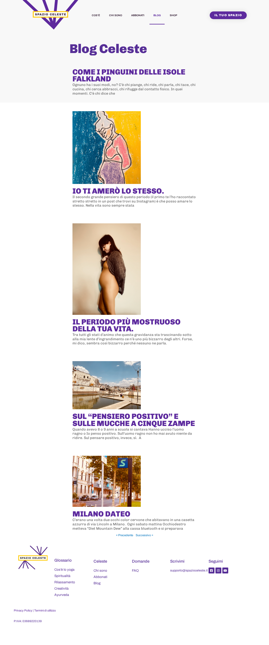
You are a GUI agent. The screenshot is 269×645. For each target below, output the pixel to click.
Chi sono (115, 15)
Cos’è (96, 15)
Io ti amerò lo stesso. (118, 191)
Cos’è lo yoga (64, 569)
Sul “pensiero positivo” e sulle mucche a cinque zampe (133, 420)
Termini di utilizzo (45, 610)
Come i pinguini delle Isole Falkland (128, 75)
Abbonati (137, 15)
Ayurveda (61, 595)
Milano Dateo (101, 513)
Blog (157, 15)
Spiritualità (62, 576)
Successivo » (144, 535)
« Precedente (124, 535)
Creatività (61, 588)
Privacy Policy (23, 610)
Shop (173, 15)
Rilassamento (64, 582)
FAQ (135, 570)
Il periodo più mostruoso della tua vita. (126, 325)
